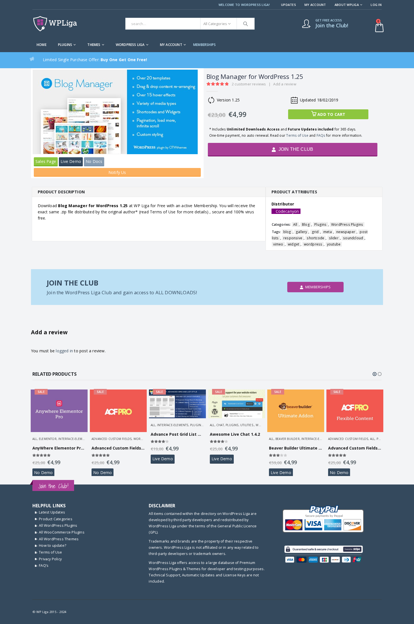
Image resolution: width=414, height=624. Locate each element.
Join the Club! (53, 486)
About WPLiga (347, 5)
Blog (306, 224)
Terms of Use (297, 135)
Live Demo (71, 161)
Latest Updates (52, 512)
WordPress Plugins (347, 224)
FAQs (321, 135)
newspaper (345, 231)
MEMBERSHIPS (204, 44)
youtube (333, 244)
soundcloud (353, 238)
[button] (374, 374)
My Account (315, 5)
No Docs (94, 161)
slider (334, 238)
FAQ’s (43, 565)
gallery (301, 231)
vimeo (278, 244)
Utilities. (247, 425)
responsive (292, 238)
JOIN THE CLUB (295, 149)
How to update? (52, 545)
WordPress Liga (130, 44)
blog (287, 231)
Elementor (48, 439)
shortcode (315, 238)
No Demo (43, 472)
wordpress (313, 244)
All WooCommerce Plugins (61, 532)
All (295, 224)
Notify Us (117, 172)
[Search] (245, 23)
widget (293, 244)
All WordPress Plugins (58, 525)
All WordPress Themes (59, 539)
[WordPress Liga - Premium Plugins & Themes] (55, 23)
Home (41, 44)
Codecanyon (287, 211)
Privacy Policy (50, 559)
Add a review (284, 84)
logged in (64, 350)
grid (315, 231)
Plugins (65, 44)
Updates (288, 5)
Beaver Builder (287, 439)
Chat (220, 425)
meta (327, 231)
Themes (93, 44)
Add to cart (331, 114)
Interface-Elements (74, 439)
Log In (376, 5)
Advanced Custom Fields (112, 439)
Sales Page (45, 161)
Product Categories (55, 519)
